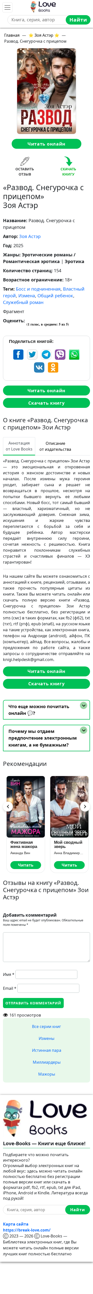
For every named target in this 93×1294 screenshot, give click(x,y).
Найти (78, 19)
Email (9, 988)
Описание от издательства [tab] (55, 446)
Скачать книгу (46, 403)
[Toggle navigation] (7, 7)
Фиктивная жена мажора (22, 844)
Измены (46, 1038)
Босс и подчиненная (38, 289)
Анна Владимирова (68, 853)
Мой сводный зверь (67, 844)
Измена (26, 296)
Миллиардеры (47, 1062)
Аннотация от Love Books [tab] (19, 446)
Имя (8, 974)
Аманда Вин (19, 853)
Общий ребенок (55, 296)
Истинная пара (46, 1050)
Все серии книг (46, 1026)
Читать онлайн (46, 144)
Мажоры (46, 1074)
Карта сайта (16, 1224)
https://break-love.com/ (27, 1230)
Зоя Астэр (30, 236)
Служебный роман (23, 302)
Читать (24, 865)
